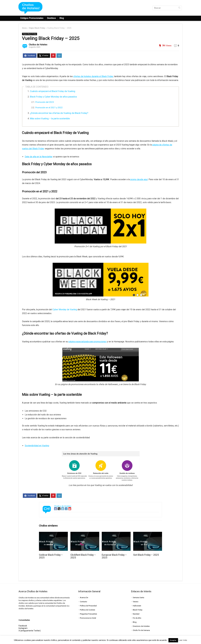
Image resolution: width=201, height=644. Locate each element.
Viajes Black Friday (37, 28)
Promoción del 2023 (44, 102)
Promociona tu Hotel (88, 618)
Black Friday (137, 610)
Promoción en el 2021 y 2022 (49, 107)
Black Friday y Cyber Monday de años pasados (53, 96)
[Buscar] (179, 8)
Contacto (83, 602)
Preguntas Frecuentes (88, 614)
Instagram (23, 628)
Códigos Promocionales (31, 18)
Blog (61, 18)
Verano (135, 602)
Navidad (136, 614)
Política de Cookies (87, 610)
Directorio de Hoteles (141, 626)
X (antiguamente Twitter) (30, 631)
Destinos (51, 18)
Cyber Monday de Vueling (65, 309)
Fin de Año (137, 618)
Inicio (24, 28)
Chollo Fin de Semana (141, 630)
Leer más (183, 640)
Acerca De (84, 597)
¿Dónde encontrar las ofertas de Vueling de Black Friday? (59, 113)
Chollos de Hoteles (38, 44)
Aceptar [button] (173, 640)
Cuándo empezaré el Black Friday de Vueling (52, 91)
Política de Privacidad (88, 606)
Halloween (137, 606)
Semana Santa (138, 597)
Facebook (23, 626)
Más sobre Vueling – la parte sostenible (50, 118)
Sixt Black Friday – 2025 (146, 555)
